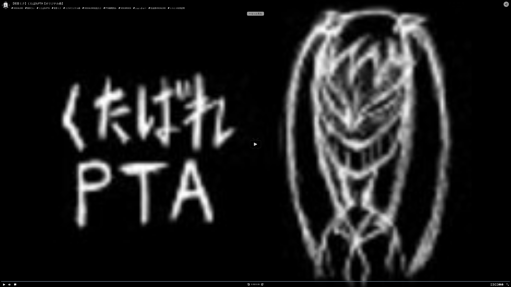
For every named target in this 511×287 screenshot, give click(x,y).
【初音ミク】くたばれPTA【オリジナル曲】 (37, 3)
